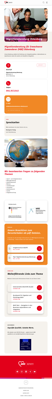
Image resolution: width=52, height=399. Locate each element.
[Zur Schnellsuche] (42, 2)
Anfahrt (40, 65)
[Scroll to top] (26, 382)
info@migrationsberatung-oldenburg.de (17, 106)
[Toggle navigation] (46, 2)
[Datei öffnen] (14, 210)
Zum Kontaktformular (13, 110)
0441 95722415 (12, 91)
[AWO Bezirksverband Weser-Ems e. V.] (8, 2)
